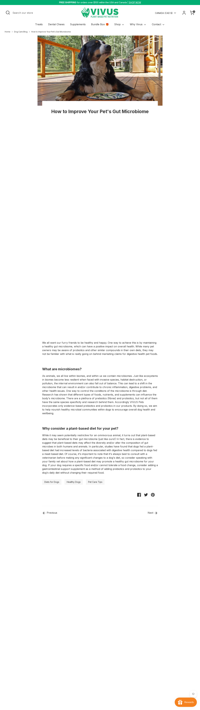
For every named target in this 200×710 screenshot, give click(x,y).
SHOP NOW (135, 2)
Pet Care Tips (95, 482)
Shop (117, 24)
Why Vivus (136, 24)
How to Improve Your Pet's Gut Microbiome (51, 32)
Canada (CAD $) (164, 13)
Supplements (78, 24)
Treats (39, 24)
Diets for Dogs (51, 482)
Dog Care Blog (21, 32)
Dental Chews (56, 24)
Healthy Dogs (74, 482)
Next (151, 512)
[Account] (184, 13)
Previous (51, 512)
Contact (157, 24)
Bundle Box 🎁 (100, 24)
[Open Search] (8, 13)
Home (7, 32)
